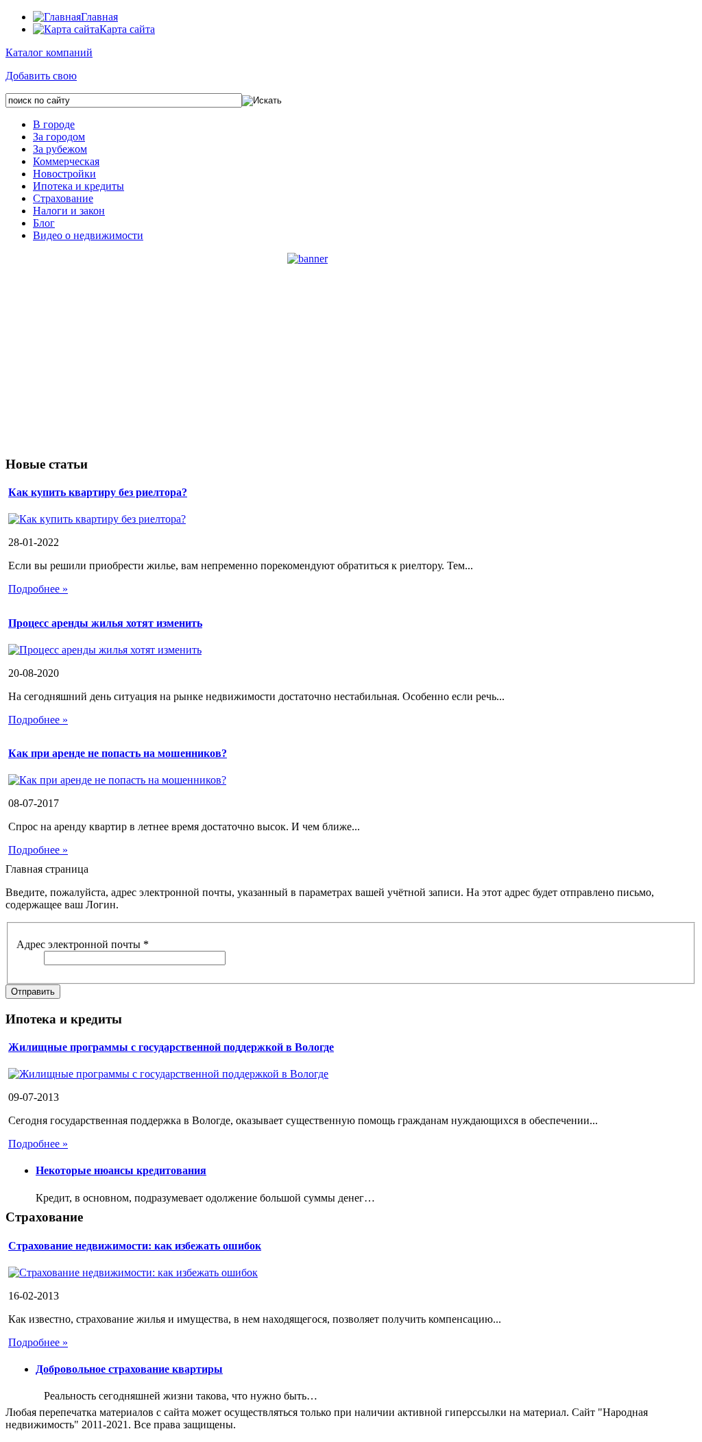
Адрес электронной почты (82, 944)
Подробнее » (38, 589)
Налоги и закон (69, 210)
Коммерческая (66, 161)
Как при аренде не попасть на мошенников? (117, 753)
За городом (59, 136)
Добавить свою (41, 76)
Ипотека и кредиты (78, 186)
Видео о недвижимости (88, 235)
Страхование (63, 198)
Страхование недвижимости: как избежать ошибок (134, 1246)
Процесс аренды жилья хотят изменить (105, 623)
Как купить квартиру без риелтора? (97, 492)
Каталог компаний (49, 52)
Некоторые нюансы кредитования (121, 1170)
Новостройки (64, 173)
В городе (54, 124)
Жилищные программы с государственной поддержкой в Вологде (171, 1047)
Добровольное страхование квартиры (129, 1369)
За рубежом (60, 149)
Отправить (33, 991)
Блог (44, 223)
